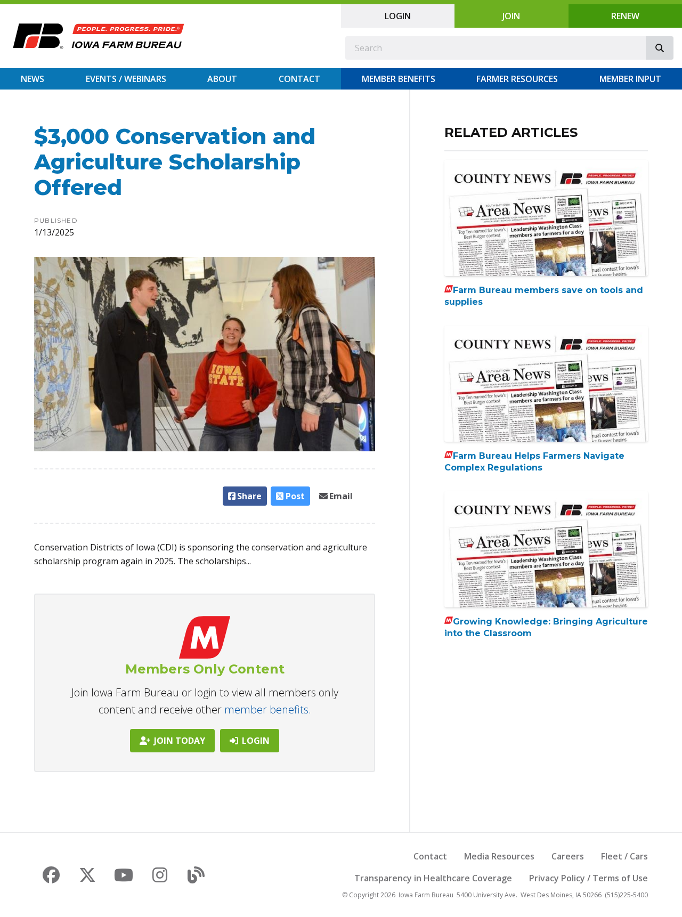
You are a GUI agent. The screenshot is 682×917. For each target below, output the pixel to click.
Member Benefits (398, 79)
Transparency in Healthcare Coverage (433, 878)
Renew (625, 16)
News (32, 79)
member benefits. (267, 709)
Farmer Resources (517, 79)
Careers (567, 856)
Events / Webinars (126, 79)
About (222, 79)
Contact (299, 79)
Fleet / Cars (624, 856)
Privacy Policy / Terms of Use (588, 878)
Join (511, 16)
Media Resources (499, 856)
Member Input (630, 79)
